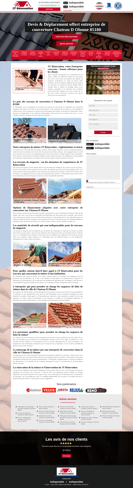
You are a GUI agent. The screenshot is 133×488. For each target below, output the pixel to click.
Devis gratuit (66, 44)
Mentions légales (80, 484)
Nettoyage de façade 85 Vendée (24, 53)
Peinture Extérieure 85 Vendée (33, 53)
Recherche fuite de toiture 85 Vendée (83, 54)
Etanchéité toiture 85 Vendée (56, 53)
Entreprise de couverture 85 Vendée (15, 54)
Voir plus (66, 456)
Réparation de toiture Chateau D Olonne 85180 (47, 416)
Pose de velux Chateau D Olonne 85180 (46, 407)
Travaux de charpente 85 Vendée (65, 53)
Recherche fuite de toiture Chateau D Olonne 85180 (47, 412)
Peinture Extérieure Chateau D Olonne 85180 (111, 416)
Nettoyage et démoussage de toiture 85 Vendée (116, 54)
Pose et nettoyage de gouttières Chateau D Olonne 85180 (24, 419)
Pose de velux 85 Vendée (91, 53)
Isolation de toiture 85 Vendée (40, 54)
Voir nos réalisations (66, 37)
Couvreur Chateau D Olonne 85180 (90, 423)
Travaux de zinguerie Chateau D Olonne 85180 (25, 414)
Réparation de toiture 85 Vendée (73, 53)
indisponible (76, 2)
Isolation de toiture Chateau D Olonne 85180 (89, 418)
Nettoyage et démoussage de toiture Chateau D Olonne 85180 (26, 408)
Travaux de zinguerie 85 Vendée (107, 53)
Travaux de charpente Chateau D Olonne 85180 (47, 421)
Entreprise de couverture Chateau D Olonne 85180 (68, 423)
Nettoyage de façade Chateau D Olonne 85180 (110, 412)
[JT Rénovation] (23, 6)
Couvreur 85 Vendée (48, 53)
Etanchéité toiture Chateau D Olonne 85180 (111, 407)
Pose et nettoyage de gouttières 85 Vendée (99, 54)
